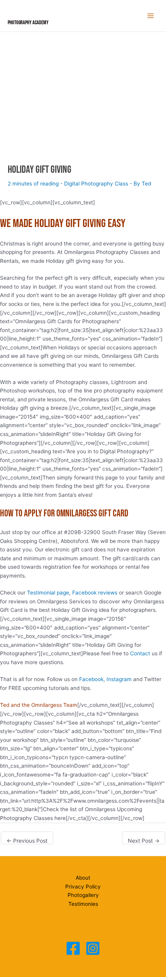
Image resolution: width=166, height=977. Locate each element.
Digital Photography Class (96, 183)
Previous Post (27, 840)
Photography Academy (28, 23)
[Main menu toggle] (151, 16)
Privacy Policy (83, 886)
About (83, 878)
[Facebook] (73, 948)
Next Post (143, 840)
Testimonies (83, 904)
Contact (140, 653)
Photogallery (83, 895)
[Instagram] (92, 948)
